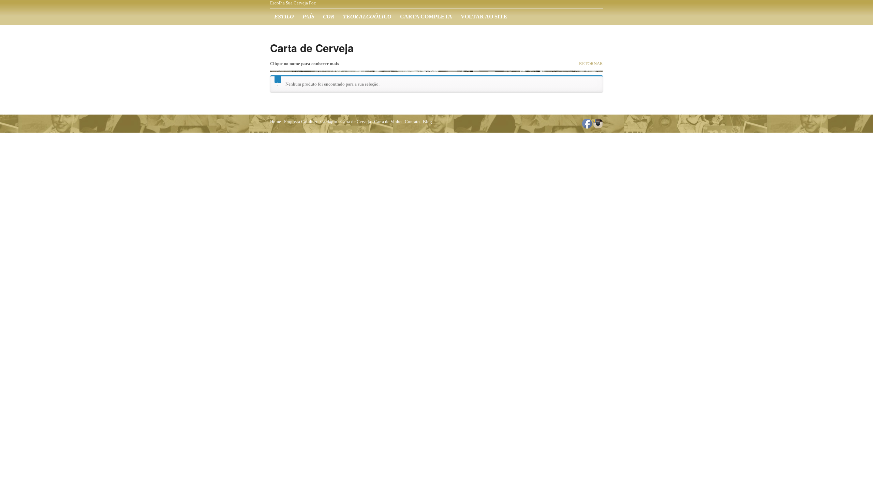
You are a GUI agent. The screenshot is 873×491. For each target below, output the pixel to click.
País (308, 16)
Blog (427, 121)
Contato (412, 121)
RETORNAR (591, 63)
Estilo (284, 16)
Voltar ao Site (484, 16)
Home (275, 121)
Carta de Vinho (388, 121)
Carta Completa (426, 16)
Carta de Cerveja (355, 121)
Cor (329, 16)
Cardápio (328, 121)
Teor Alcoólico (367, 16)
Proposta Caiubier (300, 121)
